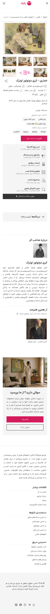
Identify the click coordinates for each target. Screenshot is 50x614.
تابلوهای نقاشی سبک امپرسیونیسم (22, 17)
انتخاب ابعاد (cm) (40, 127)
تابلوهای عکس (40, 534)
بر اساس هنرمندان (39, 521)
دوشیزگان (17, 86)
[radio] (42, 119)
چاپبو (18, 583)
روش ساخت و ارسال (38, 551)
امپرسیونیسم (38, 86)
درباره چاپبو (41, 496)
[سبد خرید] (4, 3)
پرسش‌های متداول (39, 559)
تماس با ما (42, 492)
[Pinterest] (16, 605)
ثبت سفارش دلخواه (38, 547)
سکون (10, 86)
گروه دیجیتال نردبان (20, 589)
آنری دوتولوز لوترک (36, 263)
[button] (25, 466)
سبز (31, 90)
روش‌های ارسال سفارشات (36, 555)
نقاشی (38, 17)
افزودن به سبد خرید (34, 138)
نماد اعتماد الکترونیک (38, 505)
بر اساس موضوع (40, 526)
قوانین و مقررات (40, 564)
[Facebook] (20, 605)
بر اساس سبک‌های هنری (37, 517)
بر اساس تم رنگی (39, 530)
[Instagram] (25, 605)
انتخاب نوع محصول (39, 115)
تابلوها (45, 17)
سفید (26, 90)
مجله (44, 500)
